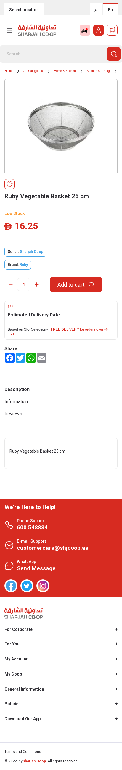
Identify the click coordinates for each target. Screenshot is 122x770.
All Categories (33, 71)
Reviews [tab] (13, 414)
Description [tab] (17, 389)
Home (8, 71)
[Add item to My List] (9, 184)
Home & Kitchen (65, 71)
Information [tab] (16, 401)
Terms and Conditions (22, 752)
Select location (24, 9)
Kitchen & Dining (98, 71)
